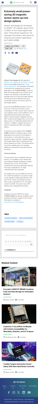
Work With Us (22, 387)
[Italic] (8, 241)
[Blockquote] (20, 241)
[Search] (31, 2)
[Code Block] (23, 241)
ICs (24, 46)
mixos (25, 48)
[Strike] (13, 241)
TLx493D (20, 221)
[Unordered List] (18, 241)
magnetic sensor (11, 218)
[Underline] (11, 241)
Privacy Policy (8, 399)
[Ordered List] (15, 241)
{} (28, 241)
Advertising (32, 386)
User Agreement (29, 399)
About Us (5, 387)
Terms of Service (18, 399)
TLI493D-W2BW (9, 221)
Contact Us (13, 387)
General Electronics (12, 46)
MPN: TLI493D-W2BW (26, 218)
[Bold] (6, 241)
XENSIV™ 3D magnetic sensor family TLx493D (18, 82)
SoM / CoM (8, 48)
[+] (30, 241)
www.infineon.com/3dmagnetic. (14, 202)
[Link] (25, 241)
